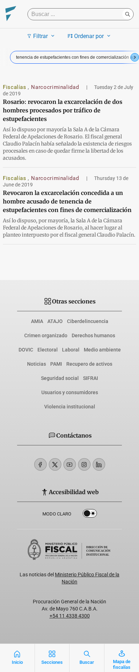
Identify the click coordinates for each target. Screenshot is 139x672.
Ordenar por (89, 36)
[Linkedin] (99, 464)
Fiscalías (15, 87)
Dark (90, 515)
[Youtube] (69, 464)
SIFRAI (90, 378)
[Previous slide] (4, 57)
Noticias (36, 364)
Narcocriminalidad (56, 87)
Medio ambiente (102, 350)
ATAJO (55, 321)
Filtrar (40, 36)
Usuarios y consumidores (69, 392)
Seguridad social (60, 378)
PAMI (56, 364)
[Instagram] (84, 464)
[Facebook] (40, 464)
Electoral (47, 350)
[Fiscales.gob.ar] (10, 14)
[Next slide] (134, 57)
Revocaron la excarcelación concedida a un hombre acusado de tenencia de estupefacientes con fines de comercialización (67, 201)
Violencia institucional (69, 406)
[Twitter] (55, 464)
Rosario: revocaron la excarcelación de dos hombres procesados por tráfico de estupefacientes (62, 110)
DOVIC (26, 350)
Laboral (70, 350)
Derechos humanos (93, 335)
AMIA (37, 321)
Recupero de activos (89, 364)
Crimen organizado (45, 335)
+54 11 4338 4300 (70, 616)
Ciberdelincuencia (87, 321)
